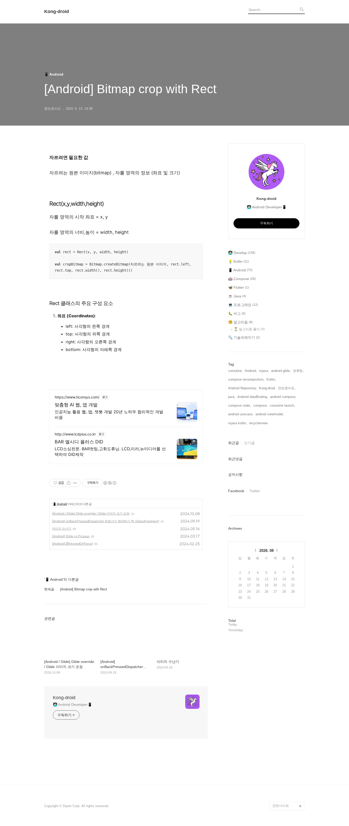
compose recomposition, (246, 379)
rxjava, (264, 371)
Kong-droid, (267, 388)
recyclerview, (258, 423)
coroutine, (235, 371)
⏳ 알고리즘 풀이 (249, 329)
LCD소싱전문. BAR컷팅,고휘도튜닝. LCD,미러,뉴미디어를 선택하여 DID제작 (110, 451)
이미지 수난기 (61, 528)
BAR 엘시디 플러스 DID (79, 441)
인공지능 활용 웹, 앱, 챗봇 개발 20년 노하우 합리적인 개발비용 (109, 414)
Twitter (254, 491)
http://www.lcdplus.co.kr (75, 434)
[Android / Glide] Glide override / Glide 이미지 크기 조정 (91, 513)
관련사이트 (280, 806)
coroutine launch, (282, 405)
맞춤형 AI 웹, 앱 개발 (76, 404)
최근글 (233, 443)
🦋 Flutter (238, 287)
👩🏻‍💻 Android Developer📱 (72, 704)
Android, (251, 371)
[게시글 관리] (75, 483)
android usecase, (240, 414)
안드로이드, (287, 388)
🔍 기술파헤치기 (244, 337)
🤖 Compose (242, 279)
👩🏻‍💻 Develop (241, 253)
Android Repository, (242, 388)
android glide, (281, 371)
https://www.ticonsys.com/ (77, 397)
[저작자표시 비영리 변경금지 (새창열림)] (110, 483)
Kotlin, (271, 379)
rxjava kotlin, (237, 423)
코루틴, (298, 371)
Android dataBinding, (252, 397)
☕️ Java (237, 296)
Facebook (236, 491)
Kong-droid (56, 11)
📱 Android (60, 504)
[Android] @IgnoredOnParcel (72, 543)
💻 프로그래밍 (243, 305)
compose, (260, 405)
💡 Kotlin (238, 261)
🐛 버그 (237, 313)
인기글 (249, 443)
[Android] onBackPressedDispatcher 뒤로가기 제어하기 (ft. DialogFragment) (105, 521)
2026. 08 (266, 550)
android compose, (283, 397)
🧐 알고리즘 (240, 322)
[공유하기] (68, 483)
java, (231, 397)
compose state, (239, 405)
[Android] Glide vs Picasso (70, 536)
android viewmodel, (269, 414)
